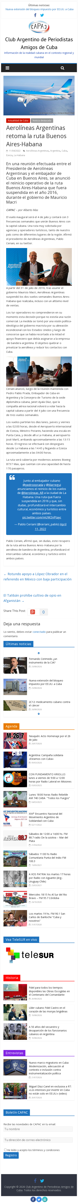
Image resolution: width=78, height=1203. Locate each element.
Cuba (64, 150)
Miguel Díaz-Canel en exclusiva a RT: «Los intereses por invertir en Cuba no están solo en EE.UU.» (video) (50, 1090)
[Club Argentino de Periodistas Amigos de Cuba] (39, 23)
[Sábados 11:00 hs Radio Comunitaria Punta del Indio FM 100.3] (15, 852)
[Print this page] (45, 1201)
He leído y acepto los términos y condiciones (33, 1150)
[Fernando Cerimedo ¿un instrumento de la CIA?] (15, 659)
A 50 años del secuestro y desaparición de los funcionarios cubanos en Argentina (48, 1030)
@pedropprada (33, 485)
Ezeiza (9, 155)
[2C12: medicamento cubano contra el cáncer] (15, 702)
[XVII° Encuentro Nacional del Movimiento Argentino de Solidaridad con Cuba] (15, 812)
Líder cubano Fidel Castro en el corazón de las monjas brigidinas (48, 1009)
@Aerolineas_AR (32, 493)
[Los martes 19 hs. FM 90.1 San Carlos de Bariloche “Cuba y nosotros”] (15, 912)
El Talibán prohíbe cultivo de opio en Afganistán (32, 598)
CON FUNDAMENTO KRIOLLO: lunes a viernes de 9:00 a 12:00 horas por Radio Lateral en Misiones (50, 778)
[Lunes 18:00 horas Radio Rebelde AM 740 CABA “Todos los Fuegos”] (15, 793)
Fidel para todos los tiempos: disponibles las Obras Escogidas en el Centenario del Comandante (49, 991)
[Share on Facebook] (33, 1201)
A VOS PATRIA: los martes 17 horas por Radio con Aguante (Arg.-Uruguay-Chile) (50, 877)
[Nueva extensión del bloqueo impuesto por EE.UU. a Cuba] (15, 680)
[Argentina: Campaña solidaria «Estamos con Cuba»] (15, 753)
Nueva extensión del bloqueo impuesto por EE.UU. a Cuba (39, 9)
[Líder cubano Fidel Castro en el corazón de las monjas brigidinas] (15, 1006)
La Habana (19, 155)
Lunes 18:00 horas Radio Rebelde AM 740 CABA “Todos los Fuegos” (49, 796)
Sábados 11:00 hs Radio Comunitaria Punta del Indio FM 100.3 (47, 857)
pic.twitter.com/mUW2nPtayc (41, 517)
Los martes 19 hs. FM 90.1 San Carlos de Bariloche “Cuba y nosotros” (47, 917)
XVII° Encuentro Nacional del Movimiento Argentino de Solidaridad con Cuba (45, 817)
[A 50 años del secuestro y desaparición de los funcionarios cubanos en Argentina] (15, 1025)
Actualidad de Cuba (18, 120)
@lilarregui (53, 485)
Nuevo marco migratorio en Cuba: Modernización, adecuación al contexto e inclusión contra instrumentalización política (49, 1068)
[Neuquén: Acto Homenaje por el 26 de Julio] (15, 734)
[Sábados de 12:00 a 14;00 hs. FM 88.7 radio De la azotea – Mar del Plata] (15, 832)
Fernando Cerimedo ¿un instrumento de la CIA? (43, 660)
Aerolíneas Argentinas (37, 150)
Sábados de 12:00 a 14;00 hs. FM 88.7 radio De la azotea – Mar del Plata (48, 837)
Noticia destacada (42, 120)
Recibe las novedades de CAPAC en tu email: (29, 1124)
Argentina (55, 150)
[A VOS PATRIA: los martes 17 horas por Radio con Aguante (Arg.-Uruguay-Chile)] (15, 872)
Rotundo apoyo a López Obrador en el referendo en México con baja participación (37, 576)
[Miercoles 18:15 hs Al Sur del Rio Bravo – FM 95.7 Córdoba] (15, 893)
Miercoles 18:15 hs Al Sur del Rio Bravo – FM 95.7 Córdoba (48, 896)
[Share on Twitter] (39, 1201)
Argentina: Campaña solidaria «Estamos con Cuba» (46, 757)
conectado (39, 631)
